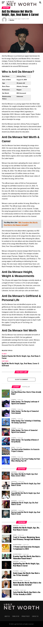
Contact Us (35, 616)
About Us (7, 616)
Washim (12, 20)
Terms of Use (15, 616)
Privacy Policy (26, 616)
